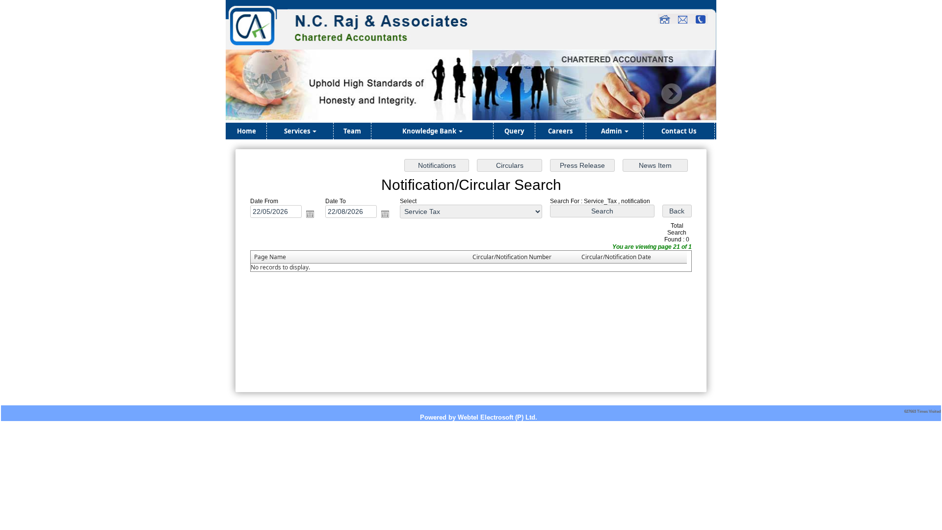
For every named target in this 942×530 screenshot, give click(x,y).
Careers (560, 131)
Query (514, 131)
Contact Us (678, 131)
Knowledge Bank (430, 131)
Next (671, 94)
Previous (265, 94)
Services (298, 131)
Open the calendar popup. (310, 214)
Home (246, 131)
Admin (612, 131)
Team (352, 131)
